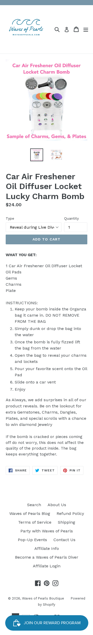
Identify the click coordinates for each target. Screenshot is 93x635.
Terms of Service (34, 522)
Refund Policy (70, 513)
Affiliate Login (46, 566)
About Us (57, 504)
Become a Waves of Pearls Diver (46, 557)
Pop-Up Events (32, 539)
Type (10, 218)
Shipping (66, 522)
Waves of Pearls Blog (29, 513)
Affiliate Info (46, 548)
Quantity (71, 218)
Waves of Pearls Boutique (43, 598)
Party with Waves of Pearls (46, 531)
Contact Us (64, 539)
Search (34, 504)
